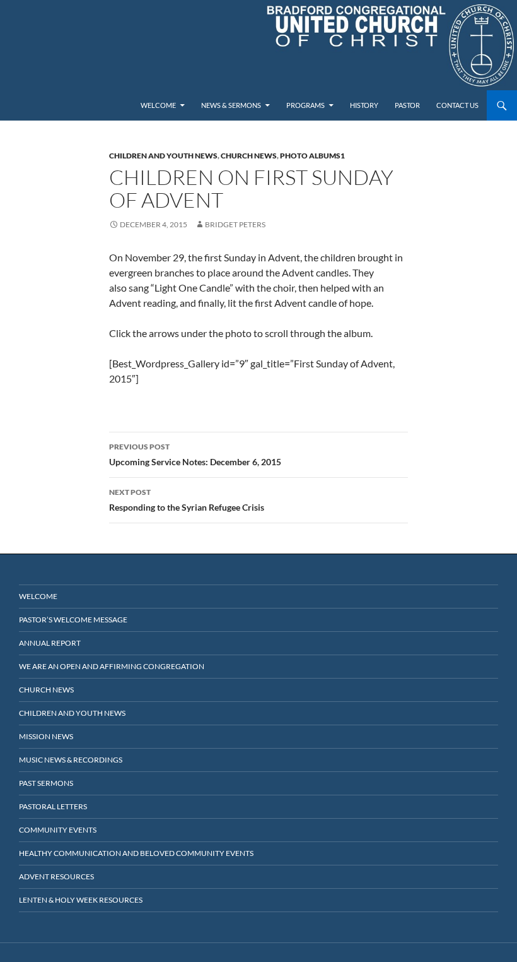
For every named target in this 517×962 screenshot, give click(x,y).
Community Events (57, 829)
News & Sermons (231, 105)
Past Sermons (46, 783)
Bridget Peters (235, 224)
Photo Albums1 (312, 155)
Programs (305, 105)
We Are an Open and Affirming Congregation (111, 666)
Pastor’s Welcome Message (73, 619)
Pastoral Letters (53, 806)
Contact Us (457, 105)
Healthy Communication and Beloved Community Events (136, 853)
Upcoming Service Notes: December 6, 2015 (195, 454)
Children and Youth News (163, 155)
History (364, 105)
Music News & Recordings (70, 759)
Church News (249, 155)
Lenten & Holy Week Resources (80, 900)
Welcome (158, 105)
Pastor (407, 105)
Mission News (46, 736)
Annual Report (50, 643)
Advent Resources (56, 876)
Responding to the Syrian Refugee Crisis (186, 500)
